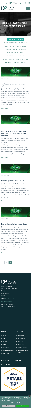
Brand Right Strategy (8, 350)
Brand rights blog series (15, 39)
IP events (23, 62)
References (6, 347)
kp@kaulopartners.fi (6, 301)
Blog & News (6, 353)
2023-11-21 (6, 125)
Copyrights (8, 49)
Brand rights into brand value (12, 181)
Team (4, 344)
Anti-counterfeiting (19, 49)
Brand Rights (21, 335)
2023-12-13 (6, 78)
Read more (4, 157)
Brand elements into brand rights (14, 224)
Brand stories (7, 59)
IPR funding (17, 59)
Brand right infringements (15, 52)
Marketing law (11, 56)
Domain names (9, 46)
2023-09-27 (6, 218)
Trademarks (23, 43)
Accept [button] (23, 406)
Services (5, 341)
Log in (7, 3)
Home (4, 335)
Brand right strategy (11, 43)
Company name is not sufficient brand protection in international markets (14, 133)
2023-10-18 (6, 175)
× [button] (29, 396)
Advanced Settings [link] (15, 402)
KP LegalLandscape (22, 347)
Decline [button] (8, 406)
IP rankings (15, 62)
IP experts (8, 62)
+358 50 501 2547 (9, 298)
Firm (4, 338)
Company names (21, 46)
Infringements (21, 338)
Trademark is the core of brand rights (13, 85)
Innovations (21, 344)
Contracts (20, 56)
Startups (25, 59)
